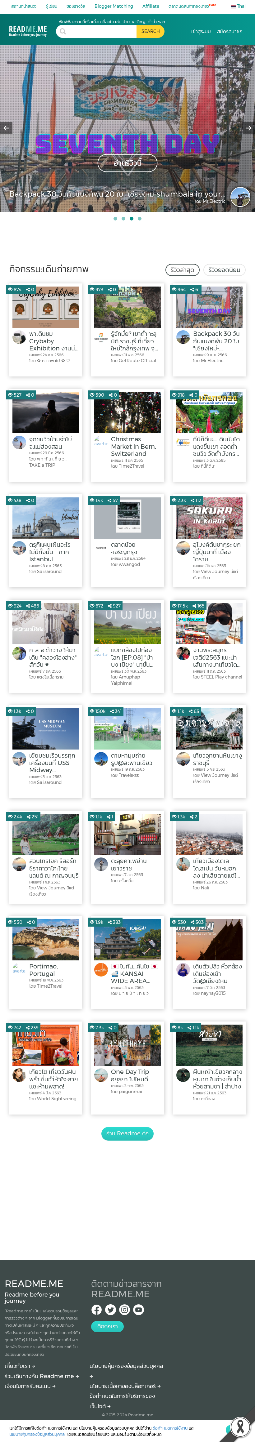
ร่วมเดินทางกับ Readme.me (40, 1376)
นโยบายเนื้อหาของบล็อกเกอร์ (123, 1386)
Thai (241, 6)
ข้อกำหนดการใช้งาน (170, 1428)
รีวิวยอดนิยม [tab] (224, 270)
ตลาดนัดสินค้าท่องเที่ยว (192, 6)
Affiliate (150, 6)
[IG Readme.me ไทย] (124, 1311)
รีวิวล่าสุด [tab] (182, 270)
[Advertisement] (127, 1193)
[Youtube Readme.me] (138, 1311)
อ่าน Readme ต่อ (127, 1133)
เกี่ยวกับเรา (18, 1366)
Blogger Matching (114, 6)
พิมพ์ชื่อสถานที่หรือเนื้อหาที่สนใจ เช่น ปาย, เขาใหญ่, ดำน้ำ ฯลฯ (112, 21)
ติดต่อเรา (107, 1326)
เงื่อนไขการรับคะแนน (28, 1386)
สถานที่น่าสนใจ (23, 6)
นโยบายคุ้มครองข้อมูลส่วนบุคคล (37, 1434)
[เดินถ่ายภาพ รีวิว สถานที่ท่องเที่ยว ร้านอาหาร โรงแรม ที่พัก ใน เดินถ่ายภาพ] (32, 28)
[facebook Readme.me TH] (96, 1311)
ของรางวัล (76, 6)
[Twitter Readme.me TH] (110, 1311)
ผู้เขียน (51, 6)
